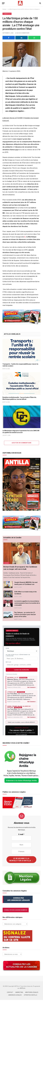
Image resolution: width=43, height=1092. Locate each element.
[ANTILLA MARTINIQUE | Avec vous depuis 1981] (20, 3)
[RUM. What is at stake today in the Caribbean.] (8, 594)
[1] (25, 237)
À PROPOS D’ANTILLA (30, 995)
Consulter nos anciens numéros (15, 910)
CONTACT (10, 992)
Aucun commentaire (23, 33)
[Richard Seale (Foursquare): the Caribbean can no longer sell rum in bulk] (21, 553)
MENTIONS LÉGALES (31, 992)
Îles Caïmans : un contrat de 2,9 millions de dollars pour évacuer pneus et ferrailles (25, 614)
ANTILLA (22, 988)
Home (4, 9)
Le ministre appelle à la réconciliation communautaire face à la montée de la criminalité (27, 603)
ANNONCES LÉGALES (15, 995)
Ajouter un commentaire (21, 443)
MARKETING (19, 992)
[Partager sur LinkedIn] (21, 37)
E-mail (21, 834)
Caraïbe (6, 563)
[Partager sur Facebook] (8, 37)
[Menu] (3, 3)
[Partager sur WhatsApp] (34, 37)
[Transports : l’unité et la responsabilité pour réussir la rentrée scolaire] (21, 350)
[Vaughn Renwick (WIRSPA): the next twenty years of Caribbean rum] (8, 584)
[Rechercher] (40, 3)
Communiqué (7, 13)
